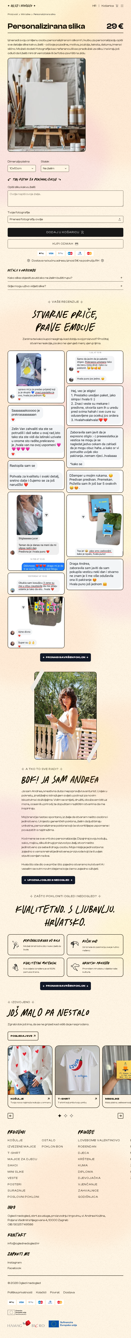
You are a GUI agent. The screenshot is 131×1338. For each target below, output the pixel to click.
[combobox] (22, 168)
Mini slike (25, 14)
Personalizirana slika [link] (44, 14)
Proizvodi (13, 14)
